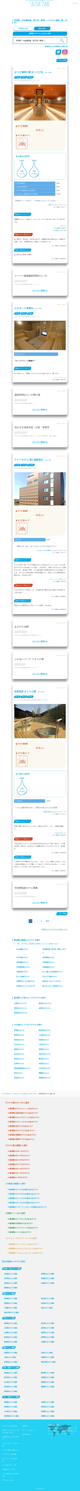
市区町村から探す (23, 28)
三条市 (24, 465)
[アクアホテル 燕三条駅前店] (40, 504)
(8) (45, 1008)
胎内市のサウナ (19, 1058)
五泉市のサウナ (19, 1063)
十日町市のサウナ (45, 1035)
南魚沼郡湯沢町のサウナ (22, 1068)
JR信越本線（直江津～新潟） (29, 1093)
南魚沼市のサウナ (45, 1030)
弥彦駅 (30, 696)
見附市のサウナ (19, 1077)
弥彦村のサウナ (44, 1040)
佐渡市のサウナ (19, 1035)
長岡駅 (30, 313)
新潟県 (17, 77)
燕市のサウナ (18, 1073)
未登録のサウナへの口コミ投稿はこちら (54, 929)
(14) (45, 1003)
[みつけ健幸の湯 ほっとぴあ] (40, 119)
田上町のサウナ (19, 1054)
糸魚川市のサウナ (45, 1054)
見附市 (24, 77)
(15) (20, 1003)
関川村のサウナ (44, 1058)
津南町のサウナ (44, 1049)
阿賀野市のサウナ (45, 1077)
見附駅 (30, 77)
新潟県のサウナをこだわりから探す (40, 33)
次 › (42, 921)
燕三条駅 (30, 465)
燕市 (23, 664)
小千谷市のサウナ (45, 1068)
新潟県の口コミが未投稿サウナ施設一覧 (56, 46)
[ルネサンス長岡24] (40, 348)
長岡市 (24, 281)
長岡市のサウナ (19, 1030)
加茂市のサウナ (44, 1063)
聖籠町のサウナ (44, 1073)
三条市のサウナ (44, 1044)
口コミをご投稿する (40, 290)
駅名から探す (42, 28)
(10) (20, 1008)
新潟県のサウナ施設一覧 (13, 1093)
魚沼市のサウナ (19, 1040)
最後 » (48, 921)
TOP (3, 1093)
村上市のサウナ (19, 1044)
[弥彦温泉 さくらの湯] (40, 737)
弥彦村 (24, 696)
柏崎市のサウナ (19, 1049)
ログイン (76, 3)
